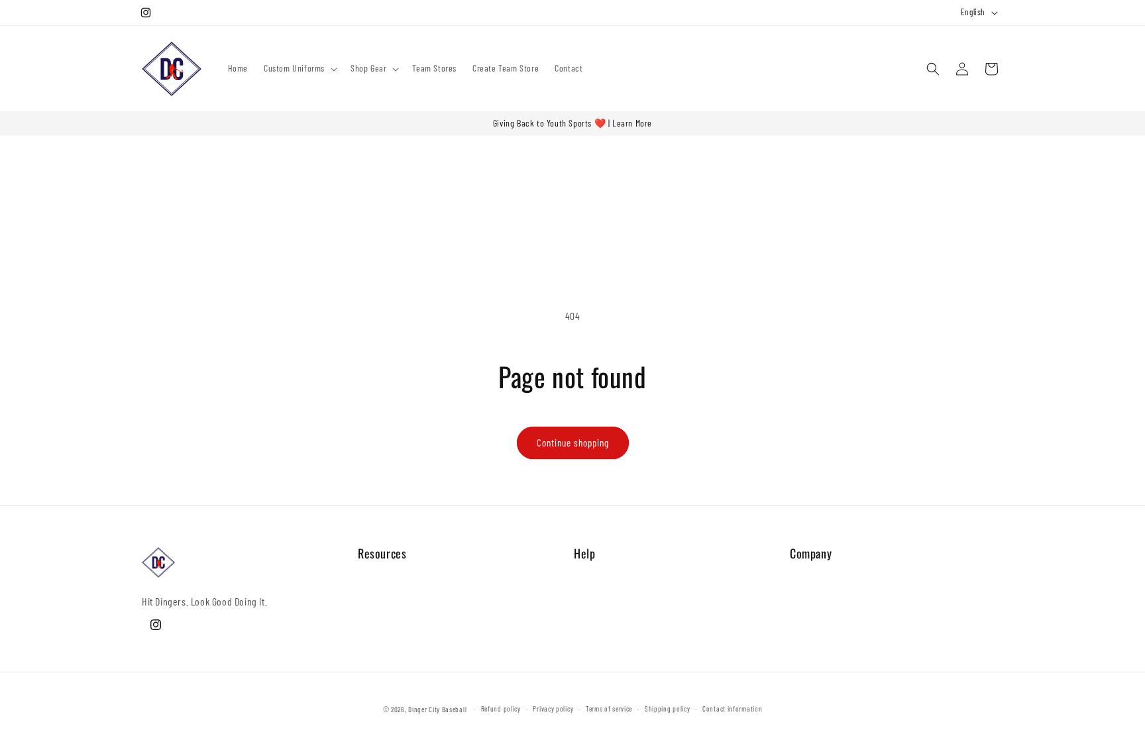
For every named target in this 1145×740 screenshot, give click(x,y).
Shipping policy (667, 708)
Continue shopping (573, 443)
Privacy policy (553, 708)
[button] (299, 68)
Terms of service (609, 708)
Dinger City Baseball (437, 709)
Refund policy (501, 708)
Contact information (732, 708)
